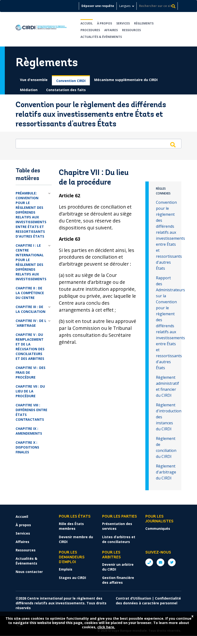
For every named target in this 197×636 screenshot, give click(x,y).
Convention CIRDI (71, 80)
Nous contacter (29, 571)
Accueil (86, 23)
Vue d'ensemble (34, 79)
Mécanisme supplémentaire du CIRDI (126, 79)
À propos (104, 23)
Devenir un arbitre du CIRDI (118, 567)
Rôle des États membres (71, 526)
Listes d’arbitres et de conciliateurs (118, 539)
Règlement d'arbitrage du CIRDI (166, 472)
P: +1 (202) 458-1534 (149, 562)
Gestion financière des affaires (118, 580)
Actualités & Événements (101, 37)
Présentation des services (117, 526)
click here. (106, 627)
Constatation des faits (66, 90)
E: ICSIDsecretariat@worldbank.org (160, 562)
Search (172, 144)
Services (123, 23)
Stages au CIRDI (72, 577)
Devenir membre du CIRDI (76, 539)
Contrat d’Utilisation (133, 598)
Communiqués (157, 528)
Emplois (65, 569)
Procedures (90, 30)
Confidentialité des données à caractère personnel (148, 600)
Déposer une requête (97, 6)
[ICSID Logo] (41, 29)
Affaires (111, 30)
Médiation (28, 90)
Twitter (172, 562)
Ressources (131, 30)
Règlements (144, 23)
